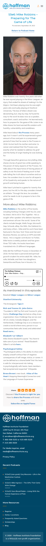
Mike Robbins (9, 209)
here (18, 344)
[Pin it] (30, 390)
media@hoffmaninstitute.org (15, 451)
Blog (6, 526)
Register (8, 511)
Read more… (9, 331)
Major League (17, 295)
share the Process (22, 397)
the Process (24, 132)
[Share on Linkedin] (26, 390)
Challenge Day (15, 314)
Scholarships (10, 522)
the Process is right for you (27, 394)
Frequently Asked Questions (16, 518)
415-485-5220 (26, 439)
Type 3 (20, 304)
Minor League (34, 295)
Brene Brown (9, 373)
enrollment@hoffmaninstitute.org (19, 436)
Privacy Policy (9, 457)
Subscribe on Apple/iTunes (23, 403)
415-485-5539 (11, 443)
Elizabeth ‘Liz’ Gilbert (13, 336)
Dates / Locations (12, 515)
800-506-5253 (11, 439)
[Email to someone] (33, 390)
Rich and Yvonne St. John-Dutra (17, 308)
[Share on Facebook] (19, 390)
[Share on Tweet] (22, 390)
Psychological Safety (12, 349)
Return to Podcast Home (23, 30)
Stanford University (12, 299)
